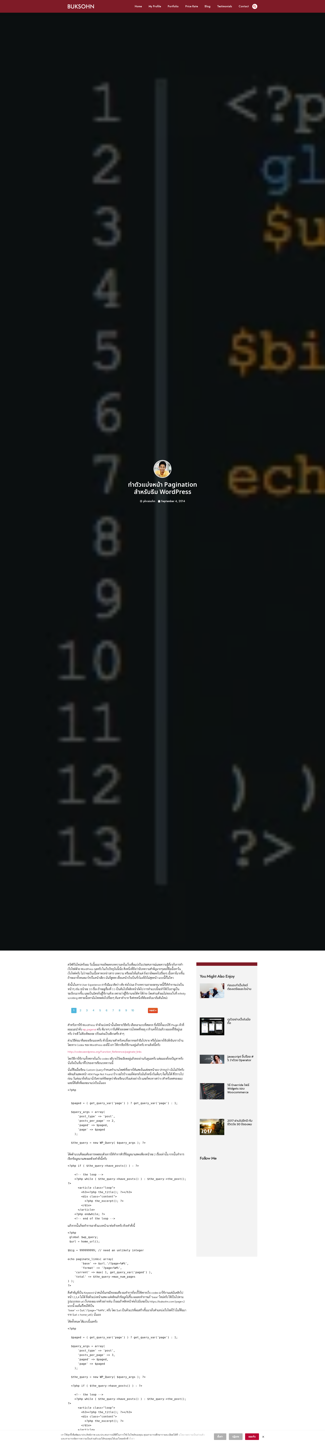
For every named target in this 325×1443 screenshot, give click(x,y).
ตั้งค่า (132, 1438)
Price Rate (191, 6)
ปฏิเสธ (235, 1436)
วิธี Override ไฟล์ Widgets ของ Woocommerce (238, 1088)
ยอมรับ (252, 1436)
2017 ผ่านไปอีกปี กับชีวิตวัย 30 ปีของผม (239, 1122)
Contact (244, 6)
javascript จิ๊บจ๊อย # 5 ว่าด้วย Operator (240, 1058)
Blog (207, 6)
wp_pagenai (89, 1029)
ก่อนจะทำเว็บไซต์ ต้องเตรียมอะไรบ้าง (239, 987)
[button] (254, 6)
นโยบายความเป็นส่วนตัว (191, 1434)
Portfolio (173, 6)
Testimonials (224, 6)
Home (138, 6)
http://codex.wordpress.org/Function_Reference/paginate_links (105, 1051)
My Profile (155, 6)
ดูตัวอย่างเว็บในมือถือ (239, 1021)
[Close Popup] (263, 1437)
